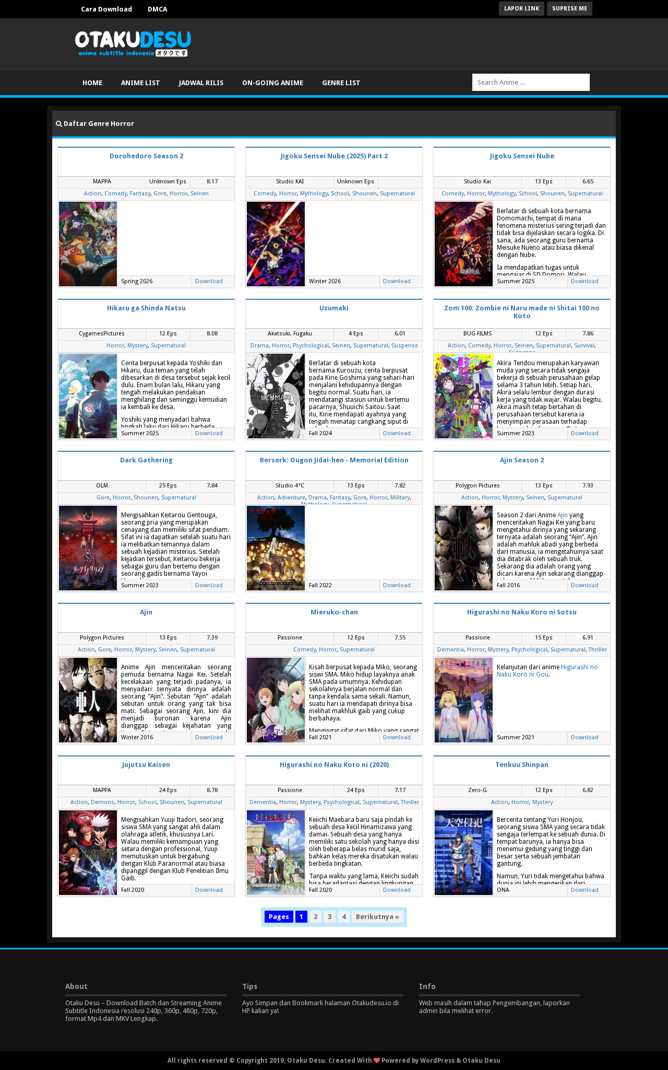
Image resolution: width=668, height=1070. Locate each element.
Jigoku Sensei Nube (522, 156)
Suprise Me (569, 8)
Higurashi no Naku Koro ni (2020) (334, 765)
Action (92, 193)
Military (400, 497)
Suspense (404, 345)
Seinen (199, 193)
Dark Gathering (146, 460)
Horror (178, 193)
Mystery (137, 345)
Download (209, 281)
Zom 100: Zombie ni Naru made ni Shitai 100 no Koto (522, 312)
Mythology (314, 193)
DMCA (157, 9)
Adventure (291, 497)
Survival (584, 345)
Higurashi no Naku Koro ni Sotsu (522, 612)
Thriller (598, 649)
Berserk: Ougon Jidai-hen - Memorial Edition (334, 460)
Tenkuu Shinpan (521, 765)
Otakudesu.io (371, 1003)
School (340, 193)
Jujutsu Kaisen (146, 765)
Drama (259, 345)
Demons (102, 802)
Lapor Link (521, 8)
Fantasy (140, 193)
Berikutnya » (377, 917)
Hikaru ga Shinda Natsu (146, 308)
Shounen (364, 193)
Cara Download (106, 9)
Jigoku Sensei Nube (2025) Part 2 (334, 156)
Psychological (311, 345)
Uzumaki (334, 308)
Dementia (450, 649)
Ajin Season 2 (522, 460)
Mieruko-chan (334, 612)
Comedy (115, 193)
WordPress (437, 1060)
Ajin (562, 515)
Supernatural (397, 193)
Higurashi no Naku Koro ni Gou (547, 671)
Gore (159, 193)
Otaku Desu (481, 1060)
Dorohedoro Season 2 (146, 156)
